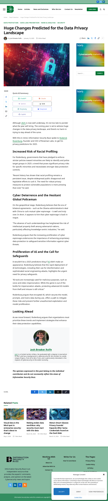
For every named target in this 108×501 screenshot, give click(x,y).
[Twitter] (6, 101)
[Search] (104, 9)
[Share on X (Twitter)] (91, 38)
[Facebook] (6, 97)
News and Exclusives (40, 9)
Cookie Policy (78, 497)
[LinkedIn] (6, 106)
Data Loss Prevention (29, 23)
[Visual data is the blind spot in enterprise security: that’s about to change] (14, 414)
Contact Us (69, 9)
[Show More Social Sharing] (102, 38)
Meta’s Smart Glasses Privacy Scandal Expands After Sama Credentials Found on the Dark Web (58, 427)
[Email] (6, 111)
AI (49, 261)
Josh (16, 354)
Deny (78, 492)
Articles (27, 9)
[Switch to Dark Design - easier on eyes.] (100, 9)
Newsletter (79, 9)
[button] (104, 474)
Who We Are (56, 9)
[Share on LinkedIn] (88, 38)
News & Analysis (48, 23)
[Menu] (4, 9)
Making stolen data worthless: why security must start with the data (35, 426)
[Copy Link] (98, 38)
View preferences (96, 492)
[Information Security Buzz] (10, 9)
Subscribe (92, 9)
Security (61, 23)
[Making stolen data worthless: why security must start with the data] (37, 414)
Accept (62, 492)
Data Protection (13, 17)
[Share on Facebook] (95, 38)
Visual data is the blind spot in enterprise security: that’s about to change (12, 427)
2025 (23, 123)
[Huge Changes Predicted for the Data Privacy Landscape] (37, 64)
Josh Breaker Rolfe (16, 38)
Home (20, 9)
